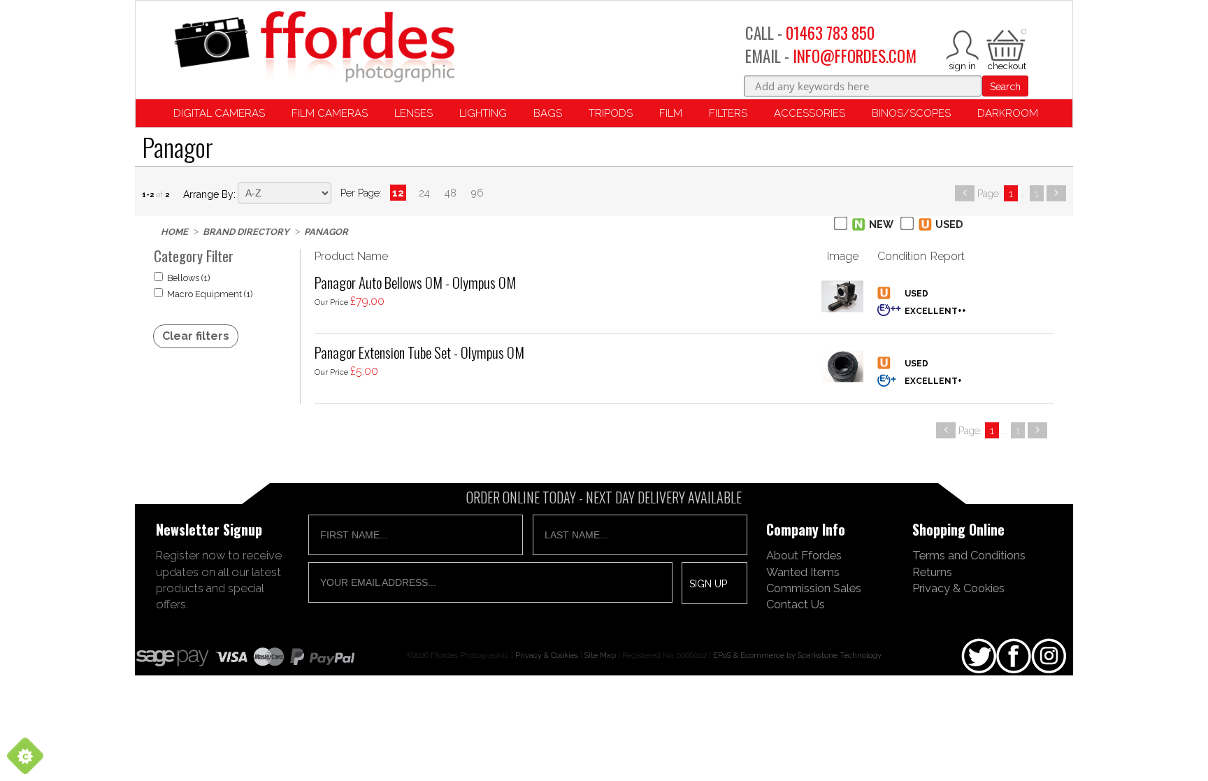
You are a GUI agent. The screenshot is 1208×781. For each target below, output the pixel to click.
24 (424, 193)
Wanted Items (803, 572)
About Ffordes (804, 555)
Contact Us (795, 604)
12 (398, 193)
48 (450, 193)
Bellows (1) (188, 278)
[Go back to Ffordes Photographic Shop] (314, 48)
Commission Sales (813, 588)
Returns (932, 572)
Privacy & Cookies (958, 588)
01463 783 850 (830, 33)
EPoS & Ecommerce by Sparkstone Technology (797, 655)
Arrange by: (209, 194)
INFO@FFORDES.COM (854, 56)
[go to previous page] (965, 193)
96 (477, 193)
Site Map (600, 655)
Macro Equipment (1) (210, 294)
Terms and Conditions (969, 555)
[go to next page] (1056, 193)
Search (1005, 86)
